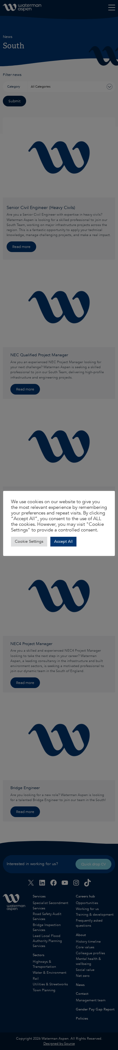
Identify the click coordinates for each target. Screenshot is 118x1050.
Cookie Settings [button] (29, 541)
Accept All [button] (63, 541)
